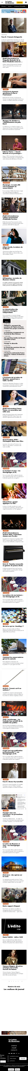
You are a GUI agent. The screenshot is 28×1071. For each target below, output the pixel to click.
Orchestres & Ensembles (20, 6)
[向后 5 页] (20, 981)
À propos (14, 1046)
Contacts (14, 1050)
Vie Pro (10, 6)
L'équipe (14, 1048)
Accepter (11, 1069)
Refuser (17, 1069)
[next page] (20, 981)
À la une (3, 6)
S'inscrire (23, 1058)
